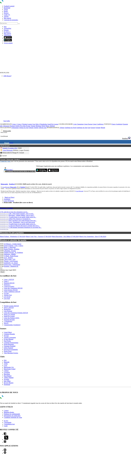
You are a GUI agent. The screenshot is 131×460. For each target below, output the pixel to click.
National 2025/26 (9, 283)
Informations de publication (12, 416)
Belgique (38, 126)
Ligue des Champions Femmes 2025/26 (16, 313)
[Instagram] (5, 442)
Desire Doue (8, 351)
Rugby (6, 11)
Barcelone (7, 374)
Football (9, 6)
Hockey (6, 13)
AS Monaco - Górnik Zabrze (12, 244)
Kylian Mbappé (8, 339)
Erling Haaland (8, 348)
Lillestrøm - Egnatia (10, 251)
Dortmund (7, 384)
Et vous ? (10, 169)
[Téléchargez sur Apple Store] (53, 171)
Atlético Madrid (8, 377)
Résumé (6, 143)
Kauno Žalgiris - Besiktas (11, 249)
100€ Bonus (7, 35)
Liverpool (7, 372)
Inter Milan (7, 381)
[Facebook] (5, 434)
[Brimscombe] (2, 131)
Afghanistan (15, 127)
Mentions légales (9, 412)
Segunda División (9, 319)
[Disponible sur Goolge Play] (41, 171)
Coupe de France (9, 286)
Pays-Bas (23, 126)
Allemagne (6, 126)
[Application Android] (5, 453)
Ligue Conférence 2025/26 (12, 291)
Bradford (125, 138)
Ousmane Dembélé (9, 346)
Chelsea (6, 371)
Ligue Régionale (4, 136)
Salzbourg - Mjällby (10, 254)
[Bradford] (129, 138)
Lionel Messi (8, 332)
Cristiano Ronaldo (9, 334)
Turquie (33, 126)
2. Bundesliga (8, 321)
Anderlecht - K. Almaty (11, 263)
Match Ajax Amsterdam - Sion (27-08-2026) (92, 236)
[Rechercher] (19, 23)
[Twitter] (6, 439)
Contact (6, 410)
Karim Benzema (9, 344)
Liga (33, 124)
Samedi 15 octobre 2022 (10, 148)
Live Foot (7, 298)
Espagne (125, 124)
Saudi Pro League (52, 124)
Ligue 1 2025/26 (9, 279)
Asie (88, 127)
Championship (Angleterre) (12, 325)
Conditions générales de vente (13, 417)
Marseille (6, 362)
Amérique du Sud (81, 127)
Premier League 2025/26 (11, 306)
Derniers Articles (6, 208)
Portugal (12, 126)
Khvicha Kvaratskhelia (11, 349)
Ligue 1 (14, 124)
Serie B (6, 323)
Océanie (97, 127)
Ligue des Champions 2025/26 (13, 288)
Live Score (7, 297)
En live (6, 420)
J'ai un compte (8, 43)
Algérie (17, 126)
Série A (37, 124)
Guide (6, 426)
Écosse (28, 126)
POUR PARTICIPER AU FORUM (20, 171)
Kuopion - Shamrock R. (11, 266)
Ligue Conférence (98, 124)
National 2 (7, 285)
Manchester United (9, 369)
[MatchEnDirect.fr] (6, 3)
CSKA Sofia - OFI (9, 259)
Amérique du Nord (70, 127)
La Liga (6, 293)
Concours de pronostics (11, 20)
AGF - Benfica (8, 257)
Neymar (6, 336)
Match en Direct (9, 197)
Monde (103, 127)
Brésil (43, 126)
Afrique (62, 127)
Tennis (6, 9)
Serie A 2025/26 (9, 307)
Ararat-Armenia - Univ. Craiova (13, 245)
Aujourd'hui (7, 28)
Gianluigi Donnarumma (11, 342)
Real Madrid (7, 376)
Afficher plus (43, 127)
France (114, 124)
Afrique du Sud (23, 127)
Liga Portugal (8, 311)
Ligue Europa (88, 124)
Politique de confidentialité (12, 414)
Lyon (5, 365)
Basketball (7, 8)
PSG (5, 360)
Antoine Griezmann (10, 337)
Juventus (6, 379)
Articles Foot (8, 295)
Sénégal (52, 126)
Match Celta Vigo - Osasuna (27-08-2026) (38, 236)
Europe (93, 127)
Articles (6, 16)
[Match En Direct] (6, 398)
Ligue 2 (19, 124)
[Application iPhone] (5, 450)
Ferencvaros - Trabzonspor (12, 264)
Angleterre (119, 124)
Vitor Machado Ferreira (11, 353)
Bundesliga (43, 124)
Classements (7, 422)
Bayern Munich (8, 383)
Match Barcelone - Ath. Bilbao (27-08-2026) (65, 236)
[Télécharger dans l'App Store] (8, 38)
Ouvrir (2, 272)
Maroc (47, 126)
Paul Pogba (7, 341)
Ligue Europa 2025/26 (11, 290)
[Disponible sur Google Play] (8, 41)
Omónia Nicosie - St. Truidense (13, 252)
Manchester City (9, 367)
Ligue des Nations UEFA (11, 318)
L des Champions (78, 124)
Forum (11, 143)
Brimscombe (7, 131)
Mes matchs (7, 18)
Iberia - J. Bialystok (10, 247)
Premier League (27, 124)
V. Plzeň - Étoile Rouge (11, 256)
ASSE (6, 364)
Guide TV (7, 15)
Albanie (31, 127)
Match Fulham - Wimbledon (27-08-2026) (13, 236)
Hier (5, 26)
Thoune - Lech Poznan (11, 261)
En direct (7, 32)
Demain (6, 30)
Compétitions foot (9, 424)
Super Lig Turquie (9, 314)
